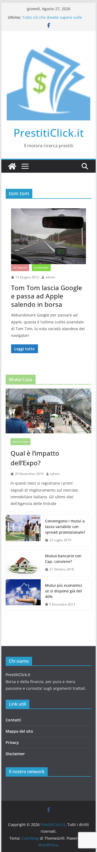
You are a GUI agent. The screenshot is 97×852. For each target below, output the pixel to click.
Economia (41, 268)
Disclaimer (15, 753)
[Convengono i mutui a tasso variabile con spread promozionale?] (23, 530)
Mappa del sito (19, 731)
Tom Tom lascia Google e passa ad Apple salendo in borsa (46, 296)
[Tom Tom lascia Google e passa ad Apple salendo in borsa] (48, 236)
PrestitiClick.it (48, 132)
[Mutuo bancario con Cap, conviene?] (23, 562)
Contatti (13, 719)
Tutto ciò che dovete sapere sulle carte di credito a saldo (52, 20)
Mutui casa (20, 442)
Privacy (12, 742)
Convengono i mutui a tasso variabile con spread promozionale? (65, 526)
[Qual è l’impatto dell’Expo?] (48, 411)
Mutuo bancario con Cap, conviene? (63, 558)
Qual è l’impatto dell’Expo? (35, 458)
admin (50, 277)
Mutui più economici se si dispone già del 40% (63, 591)
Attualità (20, 268)
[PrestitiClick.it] (12, 166)
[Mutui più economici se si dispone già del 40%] (23, 595)
